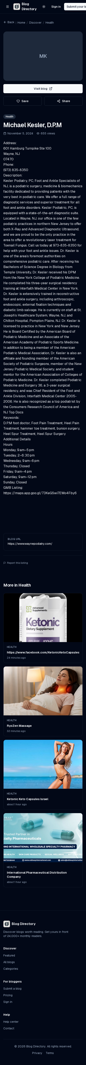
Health (50, 22)
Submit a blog (12, 988)
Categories (10, 969)
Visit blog (40, 89)
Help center (11, 1022)
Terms (50, 1053)
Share (66, 101)
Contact (8, 1028)
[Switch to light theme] (44, 6)
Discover (35, 22)
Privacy (37, 1053)
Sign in (56, 6)
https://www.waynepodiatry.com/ (30, 544)
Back (11, 22)
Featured (9, 955)
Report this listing (17, 563)
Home (21, 22)
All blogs (9, 962)
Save (25, 101)
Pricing (8, 995)
